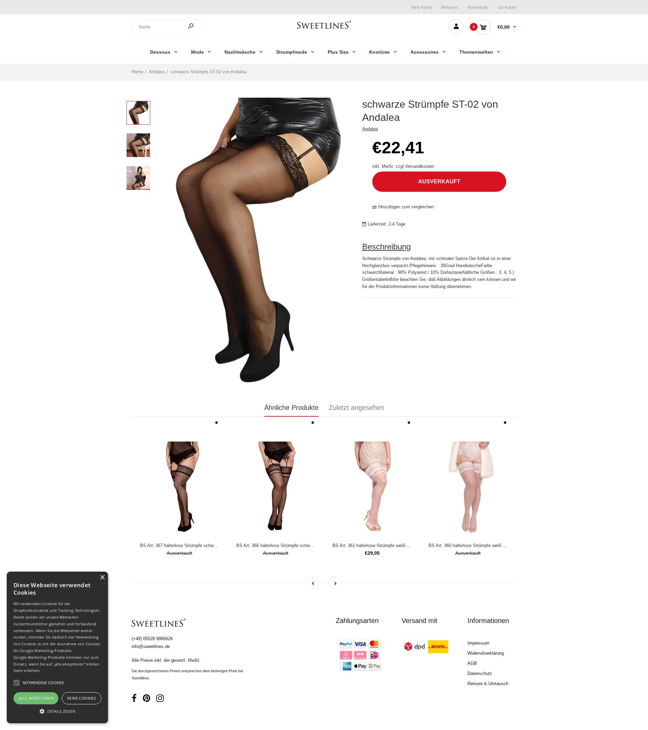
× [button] (102, 577)
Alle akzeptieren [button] (36, 698)
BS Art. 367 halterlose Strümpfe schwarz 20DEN (187, 545)
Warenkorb (477, 7)
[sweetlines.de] (324, 28)
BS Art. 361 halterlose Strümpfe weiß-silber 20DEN (382, 545)
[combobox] (167, 26)
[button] (57, 711)
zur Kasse (507, 7)
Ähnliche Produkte (291, 407)
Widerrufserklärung (485, 653)
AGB (472, 663)
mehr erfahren (27, 670)
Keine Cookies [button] (81, 698)
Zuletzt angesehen (356, 407)
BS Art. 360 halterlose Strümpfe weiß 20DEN (472, 545)
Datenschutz (479, 673)
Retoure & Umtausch (487, 683)
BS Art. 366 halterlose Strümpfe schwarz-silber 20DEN (289, 545)
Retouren (449, 7)
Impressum (478, 643)
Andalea (370, 128)
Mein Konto (421, 7)
